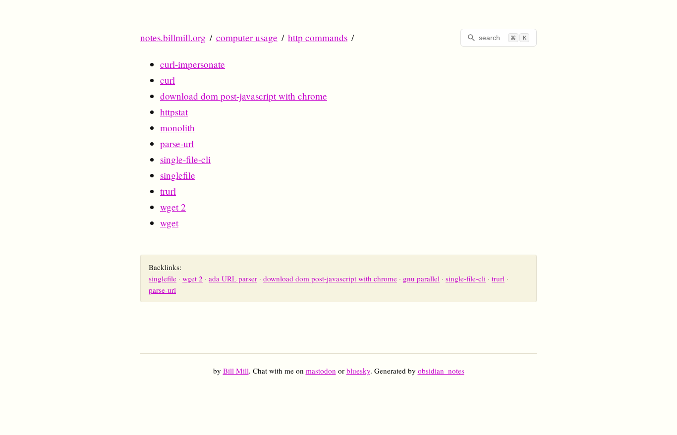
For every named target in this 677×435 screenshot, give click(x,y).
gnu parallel (421, 278)
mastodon (321, 371)
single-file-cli (185, 159)
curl (167, 80)
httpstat (174, 112)
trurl (168, 191)
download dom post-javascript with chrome (243, 96)
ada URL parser (233, 278)
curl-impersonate (192, 64)
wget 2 (173, 207)
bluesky (358, 371)
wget (169, 223)
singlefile (177, 175)
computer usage (247, 37)
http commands (317, 37)
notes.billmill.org (173, 37)
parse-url (177, 143)
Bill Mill (236, 371)
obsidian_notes (441, 371)
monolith (177, 127)
